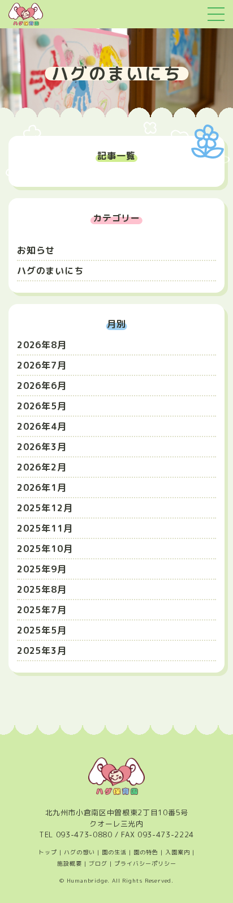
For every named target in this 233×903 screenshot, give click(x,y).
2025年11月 (44, 528)
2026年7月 (42, 365)
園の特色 (145, 852)
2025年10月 (44, 548)
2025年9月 (42, 569)
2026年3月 (42, 446)
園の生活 (114, 852)
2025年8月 (42, 589)
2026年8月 (42, 345)
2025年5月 (42, 630)
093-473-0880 (84, 834)
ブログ (98, 863)
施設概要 (69, 863)
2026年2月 (42, 467)
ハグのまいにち (50, 270)
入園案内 (177, 852)
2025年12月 (44, 508)
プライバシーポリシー (145, 863)
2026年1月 (42, 487)
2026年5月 (42, 406)
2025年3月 (42, 650)
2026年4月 (42, 426)
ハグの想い (79, 852)
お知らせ (36, 250)
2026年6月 (42, 385)
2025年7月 (42, 610)
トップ (47, 852)
